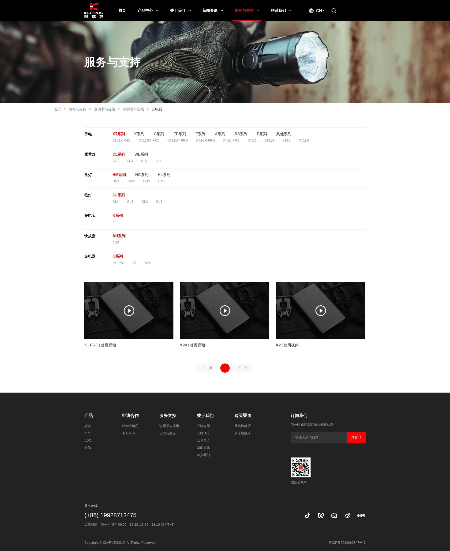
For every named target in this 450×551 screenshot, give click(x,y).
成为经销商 (130, 426)
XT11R (304, 140)
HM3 (146, 181)
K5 (114, 222)
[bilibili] (334, 515)
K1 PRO (118, 263)
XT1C (252, 140)
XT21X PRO (121, 140)
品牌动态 (203, 433)
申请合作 (130, 415)
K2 (135, 263)
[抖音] (307, 515)
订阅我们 (299, 415)
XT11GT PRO (178, 140)
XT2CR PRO (205, 140)
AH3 (115, 242)
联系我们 (279, 10)
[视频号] (321, 515)
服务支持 (167, 415)
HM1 (116, 181)
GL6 (159, 201)
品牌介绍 (203, 426)
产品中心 (146, 10)
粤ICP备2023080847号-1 (347, 542)
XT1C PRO (231, 140)
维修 (87, 448)
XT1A (286, 140)
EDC (87, 440)
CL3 (130, 161)
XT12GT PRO (149, 140)
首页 (122, 10)
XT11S (269, 140)
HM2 (131, 181)
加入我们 (203, 455)
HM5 (161, 181)
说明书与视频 (107, 109)
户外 (87, 433)
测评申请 (128, 433)
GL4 (115, 201)
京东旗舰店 (242, 433)
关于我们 (178, 10)
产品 (88, 415)
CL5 (144, 161)
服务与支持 (245, 10)
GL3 (145, 201)
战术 (87, 426)
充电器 (157, 109)
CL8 (158, 161)
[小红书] (361, 515)
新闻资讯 (210, 10)
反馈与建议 (167, 433)
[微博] (347, 515)
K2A (148, 263)
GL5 (130, 201)
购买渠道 (242, 415)
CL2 (115, 161)
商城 (357, 10)
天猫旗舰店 (242, 426)
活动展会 (203, 440)
